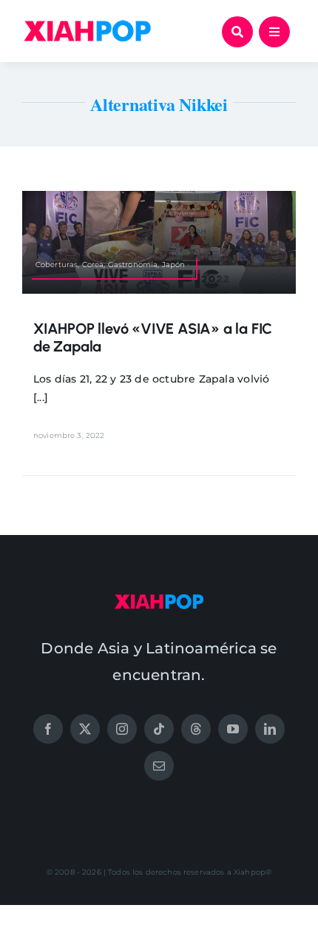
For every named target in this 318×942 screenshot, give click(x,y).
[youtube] (233, 729)
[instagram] (122, 729)
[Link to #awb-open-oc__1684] (274, 31)
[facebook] (48, 729)
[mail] (159, 766)
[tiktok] (159, 729)
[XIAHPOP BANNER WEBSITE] (87, 23)
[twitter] (85, 729)
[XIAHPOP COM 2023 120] (159, 599)
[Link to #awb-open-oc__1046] (237, 31)
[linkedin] (270, 729)
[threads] (196, 729)
